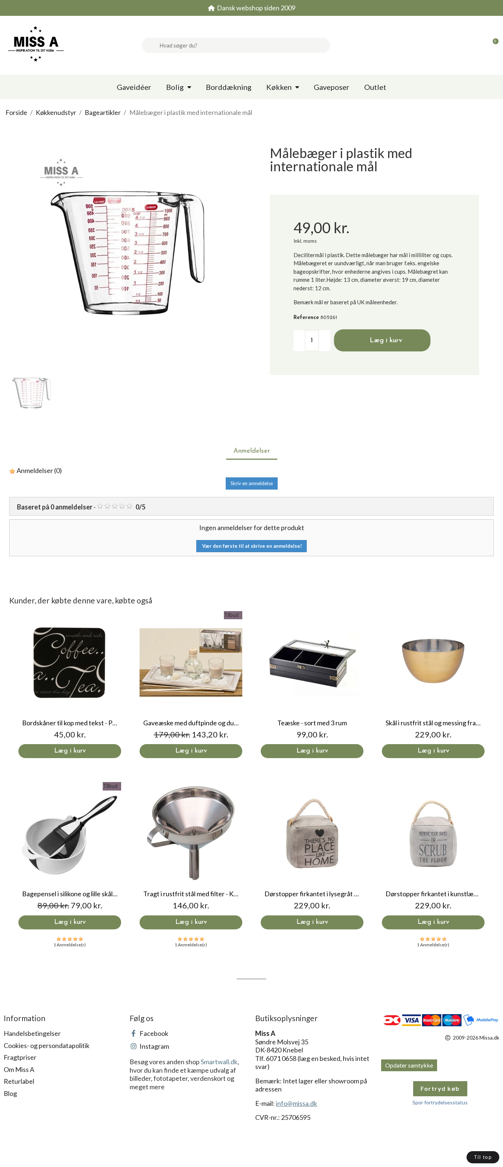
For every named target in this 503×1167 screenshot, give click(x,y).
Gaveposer (331, 87)
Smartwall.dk (219, 1062)
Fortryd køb (440, 1088)
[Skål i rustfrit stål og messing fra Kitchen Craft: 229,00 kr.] (433, 684)
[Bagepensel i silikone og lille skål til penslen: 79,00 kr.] (70, 855)
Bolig (175, 87)
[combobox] (242, 45)
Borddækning (229, 87)
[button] (492, 45)
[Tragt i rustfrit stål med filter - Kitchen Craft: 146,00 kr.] (191, 855)
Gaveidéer (134, 87)
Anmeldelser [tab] (251, 451)
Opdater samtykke (409, 1065)
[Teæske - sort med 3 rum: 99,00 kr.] (312, 684)
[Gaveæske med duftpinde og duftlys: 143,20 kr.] (191, 684)
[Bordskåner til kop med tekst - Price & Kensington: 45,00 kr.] (70, 684)
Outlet (375, 87)
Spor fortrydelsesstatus (440, 1102)
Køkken (279, 87)
